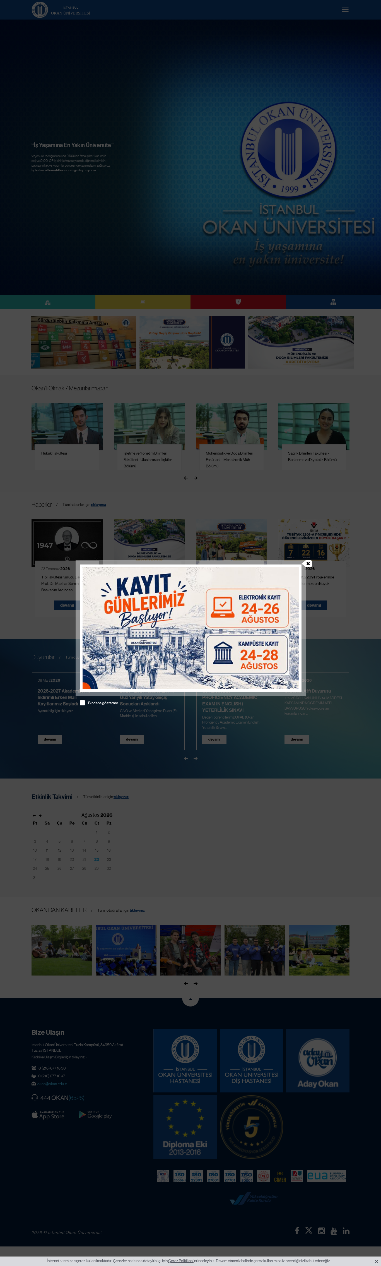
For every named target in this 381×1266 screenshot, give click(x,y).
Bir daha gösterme (103, 703)
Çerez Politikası (181, 1260)
